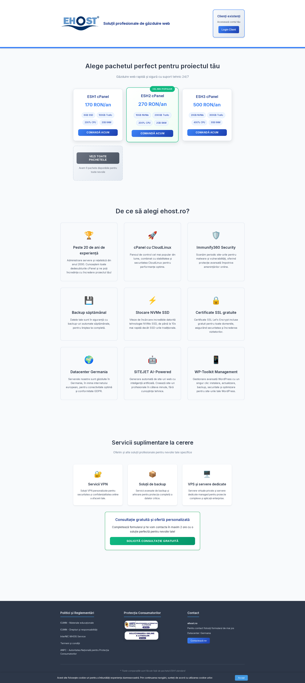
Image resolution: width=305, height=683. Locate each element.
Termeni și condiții (70, 643)
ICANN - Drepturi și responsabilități (78, 629)
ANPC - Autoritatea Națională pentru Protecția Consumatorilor (84, 652)
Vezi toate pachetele (98, 158)
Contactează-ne (199, 640)
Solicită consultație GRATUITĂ (153, 541)
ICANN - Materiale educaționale (77, 622)
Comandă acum (98, 132)
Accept (241, 678)
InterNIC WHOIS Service (73, 636)
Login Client (229, 29)
